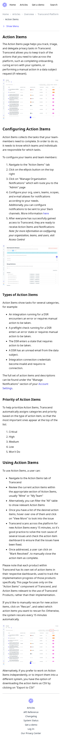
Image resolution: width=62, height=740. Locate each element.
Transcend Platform (48, 14)
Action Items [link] (12, 19)
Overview (29, 14)
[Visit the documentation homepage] (5, 5)
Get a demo (38, 4)
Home (13, 4)
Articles (24, 4)
